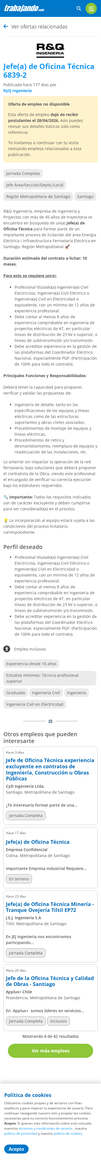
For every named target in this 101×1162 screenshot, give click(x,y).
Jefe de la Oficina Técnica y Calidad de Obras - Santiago (50, 981)
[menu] (91, 8)
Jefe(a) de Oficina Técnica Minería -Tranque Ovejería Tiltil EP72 (50, 907)
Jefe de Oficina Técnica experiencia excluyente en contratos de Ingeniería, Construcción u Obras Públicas (50, 769)
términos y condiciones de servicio (45, 1128)
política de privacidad (20, 1133)
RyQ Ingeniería (17, 90)
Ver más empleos (51, 1051)
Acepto (16, 1149)
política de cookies (68, 1133)
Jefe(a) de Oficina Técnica (38, 842)
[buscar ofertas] (79, 9)
